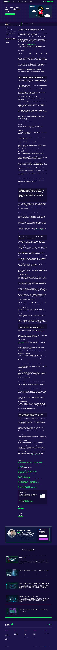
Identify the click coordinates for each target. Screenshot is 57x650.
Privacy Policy (35, 646)
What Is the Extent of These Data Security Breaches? (11, 29)
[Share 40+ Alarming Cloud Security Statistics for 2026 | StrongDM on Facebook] (22, 508)
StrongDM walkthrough (28, 501)
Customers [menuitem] (6, 639)
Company (30, 1)
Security (8, 5)
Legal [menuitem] (34, 635)
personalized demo (26, 500)
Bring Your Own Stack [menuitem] (8, 636)
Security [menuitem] (34, 634)
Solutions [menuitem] (6, 634)
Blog (6, 5)
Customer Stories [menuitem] (26, 637)
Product (14, 1)
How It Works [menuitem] (7, 635)
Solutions (18, 1)
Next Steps (7, 42)
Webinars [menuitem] (25, 635)
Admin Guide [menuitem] (16, 634)
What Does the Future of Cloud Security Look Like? (10, 39)
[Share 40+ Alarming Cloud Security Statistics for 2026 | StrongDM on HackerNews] (23, 508)
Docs (22, 1)
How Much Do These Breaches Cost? (10, 34)
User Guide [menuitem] (16, 633)
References (7, 40)
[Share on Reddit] (20, 508)
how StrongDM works (27, 499)
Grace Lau (9, 24)
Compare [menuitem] (6, 640)
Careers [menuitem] (34, 633)
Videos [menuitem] (25, 634)
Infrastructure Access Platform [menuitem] (8, 632)
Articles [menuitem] (25, 633)
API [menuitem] (14, 635)
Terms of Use (49, 646)
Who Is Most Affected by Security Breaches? (11, 32)
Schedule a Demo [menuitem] (46, 633)
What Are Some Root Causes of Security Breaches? (10, 36)
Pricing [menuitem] (6, 638)
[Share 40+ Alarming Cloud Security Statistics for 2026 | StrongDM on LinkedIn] (19, 508)
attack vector (28, 243)
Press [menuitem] (34, 637)
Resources (26, 1)
